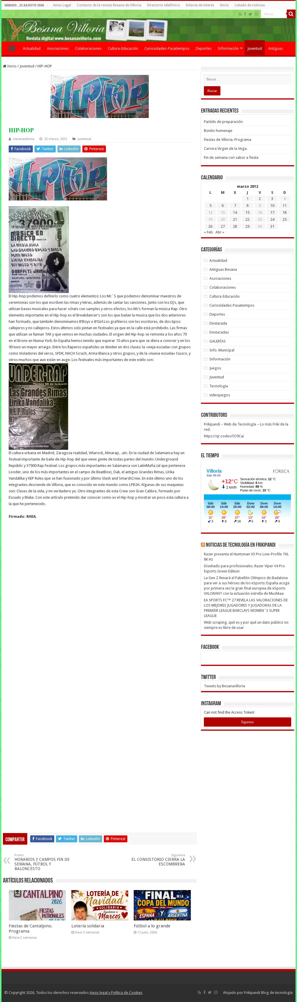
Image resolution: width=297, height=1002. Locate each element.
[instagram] (256, 14)
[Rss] (240, 14)
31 (272, 226)
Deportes (203, 48)
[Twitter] (250, 14)
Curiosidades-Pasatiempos (166, 48)
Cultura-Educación (123, 48)
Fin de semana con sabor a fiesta (231, 157)
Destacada (218, 323)
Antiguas (275, 48)
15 (247, 212)
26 (210, 226)
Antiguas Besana (223, 269)
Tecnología (218, 386)
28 (235, 226)
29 (247, 226)
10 (272, 205)
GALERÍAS (217, 341)
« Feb (208, 232)
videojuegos (219, 395)
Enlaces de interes (200, 5)
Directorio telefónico (163, 5)
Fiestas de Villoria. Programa (227, 139)
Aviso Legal (62, 5)
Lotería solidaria (87, 926)
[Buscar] (291, 14)
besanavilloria (23, 139)
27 (223, 226)
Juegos (215, 368)
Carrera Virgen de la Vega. (225, 148)
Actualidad (32, 48)
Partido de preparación (223, 121)
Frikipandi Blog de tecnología (268, 992)
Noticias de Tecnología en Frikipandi (241, 545)
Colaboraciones (88, 48)
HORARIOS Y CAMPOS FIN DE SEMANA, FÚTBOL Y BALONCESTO (42, 862)
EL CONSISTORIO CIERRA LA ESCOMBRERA (158, 859)
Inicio (224, 5)
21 (235, 219)
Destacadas (219, 332)
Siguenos (247, 722)
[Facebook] (245, 14)
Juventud (254, 48)
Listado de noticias (250, 5)
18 (284, 212)
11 (284, 205)
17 (272, 212)
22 (247, 219)
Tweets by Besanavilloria (224, 686)
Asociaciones (58, 48)
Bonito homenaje (218, 130)
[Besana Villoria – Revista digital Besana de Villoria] (148, 26)
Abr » (219, 232)
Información (228, 48)
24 (272, 219)
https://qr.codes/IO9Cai (224, 436)
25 (284, 219)
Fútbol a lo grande (152, 926)
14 (235, 212)
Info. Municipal (221, 350)
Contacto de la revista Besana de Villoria (109, 5)
